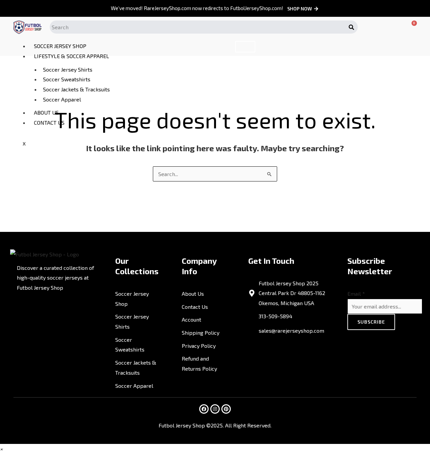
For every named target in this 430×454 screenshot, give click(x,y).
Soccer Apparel (62, 99)
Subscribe (371, 322)
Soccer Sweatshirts (66, 79)
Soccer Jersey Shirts (67, 69)
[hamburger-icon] (245, 46)
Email (356, 293)
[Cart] (409, 27)
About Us (46, 112)
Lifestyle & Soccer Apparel (71, 56)
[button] (1, 449)
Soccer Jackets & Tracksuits (76, 89)
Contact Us (49, 122)
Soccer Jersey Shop (60, 46)
